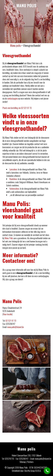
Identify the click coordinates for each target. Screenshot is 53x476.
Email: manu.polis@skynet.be (40, 458)
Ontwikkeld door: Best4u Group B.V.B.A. (26, 470)
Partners (30, 461)
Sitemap (23, 461)
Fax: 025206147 (22, 458)
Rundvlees (13, 179)
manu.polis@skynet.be (15, 327)
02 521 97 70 (11, 320)
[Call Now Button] (47, 470)
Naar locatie (7, 314)
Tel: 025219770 (8, 458)
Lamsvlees (13, 169)
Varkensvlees (14, 188)
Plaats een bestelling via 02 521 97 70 (17, 107)
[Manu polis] (26, 5)
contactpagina (12, 98)
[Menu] (47, 5)
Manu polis (26, 449)
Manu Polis (9, 238)
